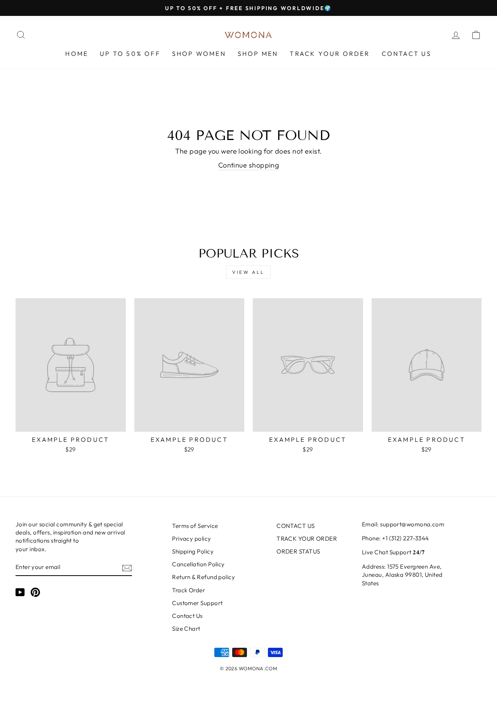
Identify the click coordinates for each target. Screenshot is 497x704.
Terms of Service (195, 525)
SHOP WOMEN (199, 53)
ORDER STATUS (298, 551)
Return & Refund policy (203, 577)
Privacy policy (191, 538)
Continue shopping (248, 165)
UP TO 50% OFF (130, 53)
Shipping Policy (193, 551)
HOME (76, 53)
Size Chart (186, 628)
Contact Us (187, 615)
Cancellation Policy (198, 564)
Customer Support (197, 603)
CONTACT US (407, 53)
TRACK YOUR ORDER (330, 53)
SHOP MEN (258, 53)
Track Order (188, 590)
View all (248, 272)
